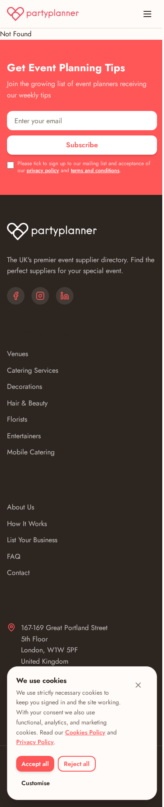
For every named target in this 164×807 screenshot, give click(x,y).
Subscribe (82, 145)
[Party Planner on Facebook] (15, 296)
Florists (17, 419)
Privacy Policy (35, 742)
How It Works (27, 524)
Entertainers (24, 436)
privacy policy (43, 170)
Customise (35, 783)
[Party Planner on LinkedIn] (64, 296)
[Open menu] (147, 14)
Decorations (24, 386)
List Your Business (32, 540)
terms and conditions (95, 170)
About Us (20, 507)
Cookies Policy (85, 732)
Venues (17, 354)
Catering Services (32, 370)
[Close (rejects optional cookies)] (138, 685)
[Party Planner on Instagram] (40, 296)
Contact (18, 573)
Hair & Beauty (27, 403)
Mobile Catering (31, 452)
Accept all (35, 763)
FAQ (14, 556)
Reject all (77, 763)
